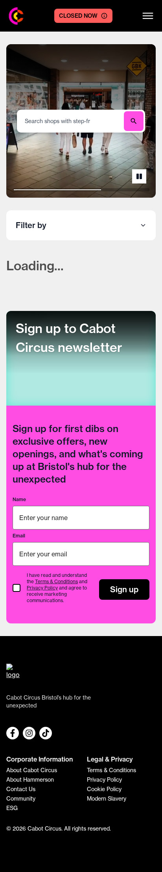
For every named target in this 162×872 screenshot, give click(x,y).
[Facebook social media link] (12, 733)
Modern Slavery (106, 798)
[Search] (134, 121)
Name (19, 499)
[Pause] (139, 176)
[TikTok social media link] (45, 733)
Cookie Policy (104, 789)
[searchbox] (71, 121)
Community (20, 798)
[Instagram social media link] (29, 733)
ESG (12, 808)
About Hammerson (30, 779)
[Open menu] (148, 16)
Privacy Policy (42, 588)
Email (19, 536)
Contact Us (20, 789)
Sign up (124, 589)
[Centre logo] (16, 16)
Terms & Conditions (56, 581)
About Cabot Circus (31, 770)
